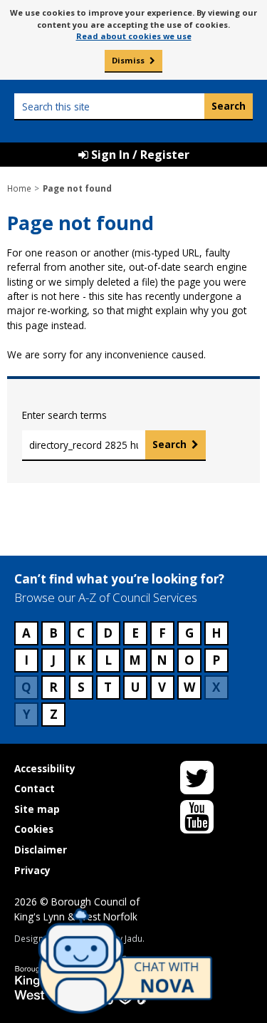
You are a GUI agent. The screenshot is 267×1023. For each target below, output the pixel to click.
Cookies (33, 829)
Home (19, 188)
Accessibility (44, 768)
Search (169, 444)
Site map (37, 809)
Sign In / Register (138, 154)
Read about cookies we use (134, 36)
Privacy (32, 870)
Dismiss (128, 60)
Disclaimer (40, 849)
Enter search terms (64, 415)
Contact (34, 788)
